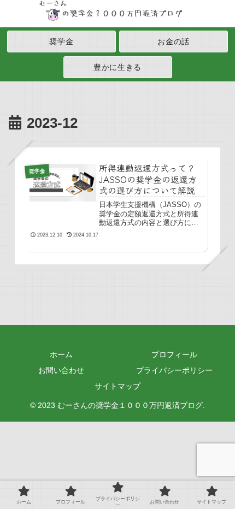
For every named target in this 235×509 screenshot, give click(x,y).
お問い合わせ (61, 370)
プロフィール (174, 354)
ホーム (61, 354)
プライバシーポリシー (174, 370)
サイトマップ (117, 386)
